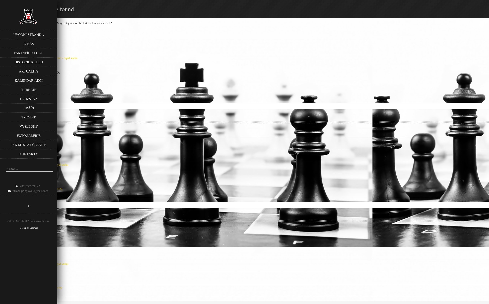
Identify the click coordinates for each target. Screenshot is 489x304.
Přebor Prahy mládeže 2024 (16, 153)
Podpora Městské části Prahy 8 (18, 128)
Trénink (28, 117)
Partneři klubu (28, 53)
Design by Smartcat (29, 227)
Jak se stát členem (28, 144)
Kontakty (28, 154)
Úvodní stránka (28, 34)
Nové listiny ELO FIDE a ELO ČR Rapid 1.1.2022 (31, 189)
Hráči (28, 108)
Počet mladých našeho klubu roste (20, 177)
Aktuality (29, 71)
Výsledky (28, 126)
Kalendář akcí (29, 80)
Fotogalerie (28, 135)
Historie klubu (29, 62)
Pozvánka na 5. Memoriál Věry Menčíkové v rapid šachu (34, 165)
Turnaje (28, 89)
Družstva (29, 98)
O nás (29, 43)
